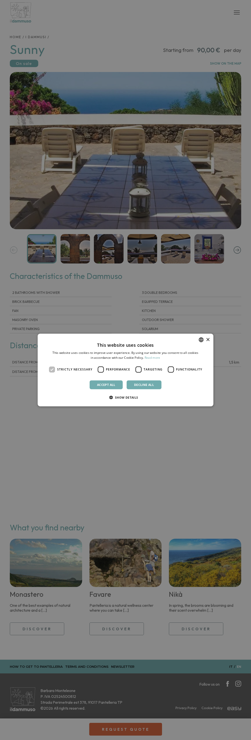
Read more (152, 358)
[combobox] (201, 339)
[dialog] (125, 370)
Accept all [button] (106, 384)
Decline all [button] (144, 384)
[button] (125, 397)
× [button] (208, 339)
